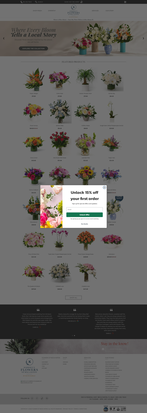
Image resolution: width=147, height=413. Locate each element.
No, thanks (84, 224)
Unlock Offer (85, 214)
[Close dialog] (104, 187)
